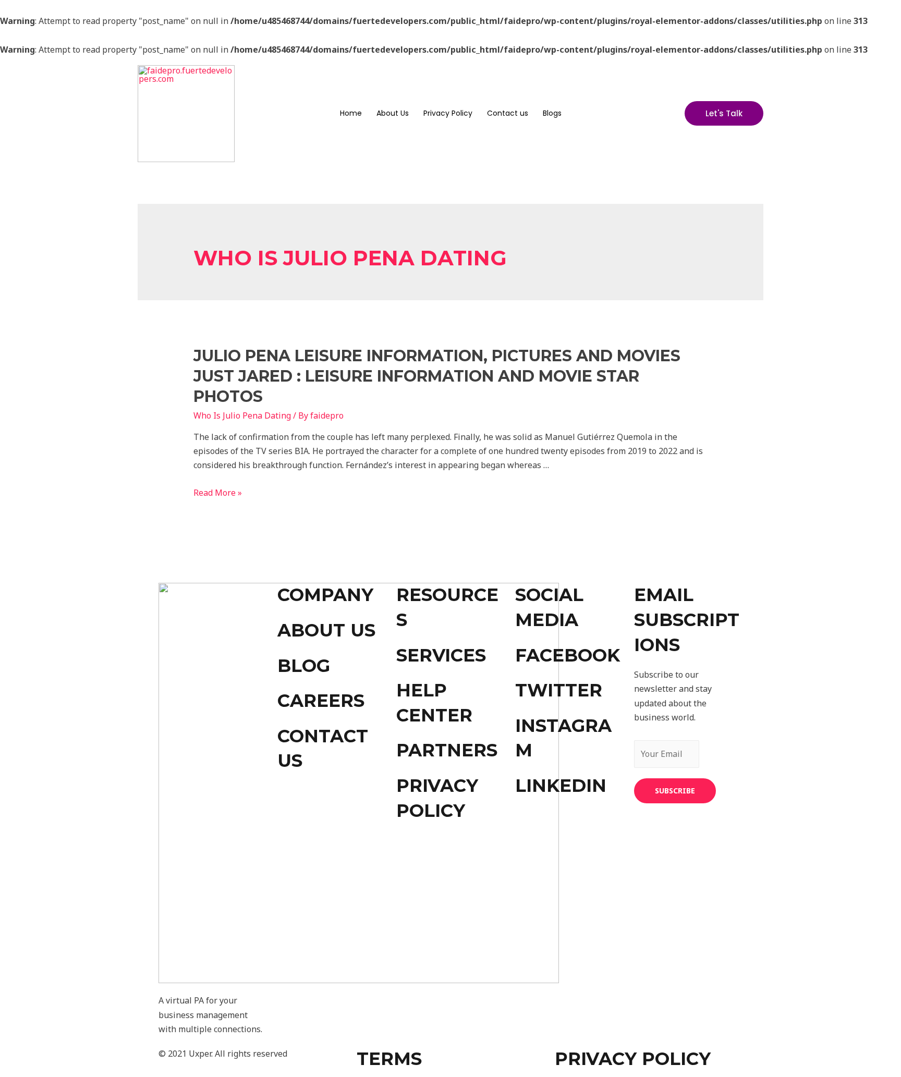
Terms (389, 1059)
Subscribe (675, 790)
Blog (303, 666)
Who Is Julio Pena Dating (242, 415)
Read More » (217, 492)
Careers (320, 701)
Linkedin (560, 786)
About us (326, 630)
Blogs (552, 113)
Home (351, 113)
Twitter (558, 690)
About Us (392, 113)
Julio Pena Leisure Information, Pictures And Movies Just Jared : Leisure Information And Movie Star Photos (436, 376)
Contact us (507, 113)
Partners (446, 750)
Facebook (567, 655)
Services (441, 655)
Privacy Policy (447, 113)
